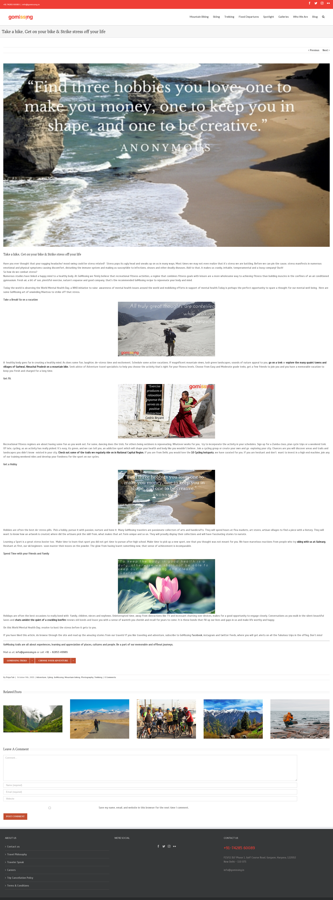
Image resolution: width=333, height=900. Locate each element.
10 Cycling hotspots (202, 452)
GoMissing (59, 677)
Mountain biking (72, 677)
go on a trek (276, 362)
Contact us (13, 846)
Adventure (41, 677)
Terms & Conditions (18, 885)
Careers (11, 870)
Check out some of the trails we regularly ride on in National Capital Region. (101, 452)
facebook (197, 635)
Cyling (50, 677)
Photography (87, 677)
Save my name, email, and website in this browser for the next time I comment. (144, 807)
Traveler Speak (15, 862)
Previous (314, 50)
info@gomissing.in (31, 4)
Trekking (98, 677)
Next (325, 50)
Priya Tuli (10, 677)
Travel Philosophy (17, 854)
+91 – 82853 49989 (56, 652)
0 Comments (110, 677)
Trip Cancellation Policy (20, 877)
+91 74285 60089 (11, 4)
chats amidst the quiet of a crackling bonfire (40, 619)
